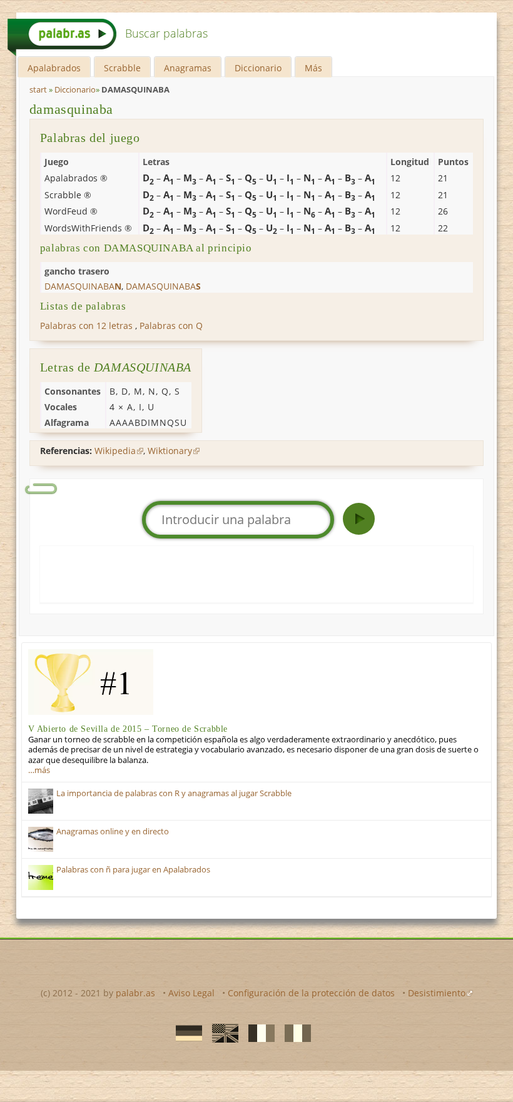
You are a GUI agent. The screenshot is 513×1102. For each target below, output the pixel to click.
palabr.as (135, 993)
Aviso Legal (191, 993)
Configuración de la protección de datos (311, 993)
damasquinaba (71, 109)
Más (313, 68)
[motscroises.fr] (258, 1032)
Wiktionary (170, 451)
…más (39, 770)
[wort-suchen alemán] (185, 1032)
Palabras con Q (171, 325)
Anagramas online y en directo (112, 831)
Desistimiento (436, 993)
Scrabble (122, 68)
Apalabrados (54, 68)
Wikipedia (115, 451)
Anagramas (187, 68)
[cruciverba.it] (294, 1032)
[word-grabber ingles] (221, 1032)
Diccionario (258, 68)
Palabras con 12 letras (86, 325)
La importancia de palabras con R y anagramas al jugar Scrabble (174, 793)
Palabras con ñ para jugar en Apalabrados (133, 869)
